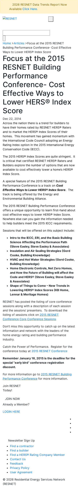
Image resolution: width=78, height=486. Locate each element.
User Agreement (21, 472)
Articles (19, 43)
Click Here (29, 9)
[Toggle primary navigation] (55, 26)
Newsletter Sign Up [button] (21, 440)
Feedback (16, 463)
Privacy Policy (19, 468)
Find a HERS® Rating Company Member (37, 455)
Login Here (11, 411)
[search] (50, 19)
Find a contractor (22, 446)
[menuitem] (74, 419)
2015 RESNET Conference (49, 351)
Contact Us (18, 459)
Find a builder (19, 450)
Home (7, 43)
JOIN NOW (12, 399)
